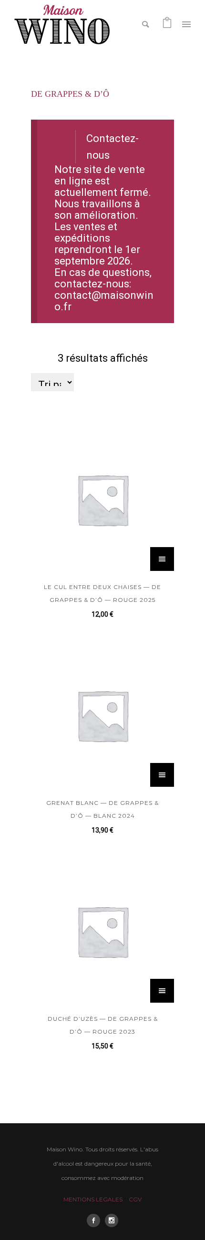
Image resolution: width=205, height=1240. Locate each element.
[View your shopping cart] (167, 24)
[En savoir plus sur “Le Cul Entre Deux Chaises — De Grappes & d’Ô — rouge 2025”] (162, 559)
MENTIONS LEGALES (93, 1199)
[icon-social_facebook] (96, 1220)
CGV (135, 1199)
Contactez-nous (112, 147)
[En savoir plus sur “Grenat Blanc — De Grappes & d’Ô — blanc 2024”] (162, 775)
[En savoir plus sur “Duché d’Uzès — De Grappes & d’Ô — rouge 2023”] (162, 991)
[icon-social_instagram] (111, 1220)
